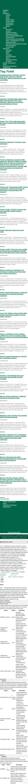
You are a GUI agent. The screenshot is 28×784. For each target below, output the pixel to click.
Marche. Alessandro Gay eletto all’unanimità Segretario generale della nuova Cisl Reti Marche (13, 458)
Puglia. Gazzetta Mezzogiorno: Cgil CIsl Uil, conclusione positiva (13, 357)
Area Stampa (6, 48)
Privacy (5, 64)
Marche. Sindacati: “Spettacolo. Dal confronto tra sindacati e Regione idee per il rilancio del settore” (13, 271)
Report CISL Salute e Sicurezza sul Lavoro (16, 43)
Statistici (22, 572)
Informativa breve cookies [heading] (6, 542)
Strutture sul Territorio (11, 32)
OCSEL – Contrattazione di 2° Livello (15, 40)
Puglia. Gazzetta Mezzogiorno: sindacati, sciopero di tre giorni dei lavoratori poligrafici (13, 294)
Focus (7, 53)
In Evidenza (9, 55)
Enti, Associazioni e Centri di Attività (15, 39)
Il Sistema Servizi (10, 37)
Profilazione (16, 572)
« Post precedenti (4, 499)
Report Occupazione (11, 45)
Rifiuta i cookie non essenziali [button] (15, 576)
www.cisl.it (7, 591)
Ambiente (8, 15)
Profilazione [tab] (3, 679)
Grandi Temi (6, 13)
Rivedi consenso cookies (14, 532)
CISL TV (8, 58)
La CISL (5, 27)
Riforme (8, 26)
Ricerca (5, 11)
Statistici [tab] (2, 755)
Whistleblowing (7, 67)
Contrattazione (9, 23)
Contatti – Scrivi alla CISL (9, 63)
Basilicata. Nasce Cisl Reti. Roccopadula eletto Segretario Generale (13, 416)
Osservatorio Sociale (11, 42)
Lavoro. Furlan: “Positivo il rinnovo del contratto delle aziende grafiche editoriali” (13, 211)
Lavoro (7, 16)
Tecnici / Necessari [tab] (5, 600)
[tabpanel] (14, 641)
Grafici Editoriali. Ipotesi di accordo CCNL (12, 231)
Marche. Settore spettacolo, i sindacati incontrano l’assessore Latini (13, 397)
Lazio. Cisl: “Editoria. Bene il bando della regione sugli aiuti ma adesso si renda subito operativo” (13, 314)
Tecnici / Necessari (6, 572)
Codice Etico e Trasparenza (10, 66)
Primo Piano (9, 50)
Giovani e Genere (10, 21)
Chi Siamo (8, 31)
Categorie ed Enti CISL (11, 59)
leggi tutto (2, 96)
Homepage (5, 10)
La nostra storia (10, 47)
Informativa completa (16, 565)
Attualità (8, 51)
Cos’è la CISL (9, 29)
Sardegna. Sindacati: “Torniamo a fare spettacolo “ (13, 143)
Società (7, 18)
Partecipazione (9, 24)
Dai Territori (8, 61)
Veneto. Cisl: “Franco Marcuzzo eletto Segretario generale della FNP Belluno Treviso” (12, 122)
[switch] (0, 680)
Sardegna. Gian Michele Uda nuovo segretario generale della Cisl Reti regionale (12, 377)
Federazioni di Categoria (12, 34)
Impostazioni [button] (3, 573)
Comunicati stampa (11, 56)
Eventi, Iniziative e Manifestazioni (14, 35)
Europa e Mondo (10, 19)
